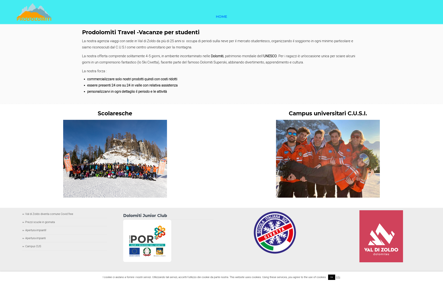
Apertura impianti (35, 238)
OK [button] (331, 277)
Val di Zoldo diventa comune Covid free (49, 214)
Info (338, 277)
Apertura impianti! (35, 230)
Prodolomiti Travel (34, 12)
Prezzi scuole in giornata (40, 222)
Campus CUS (33, 246)
